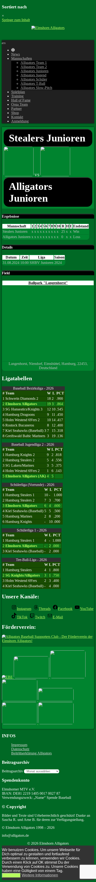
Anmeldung (20, 121)
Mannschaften (21, 58)
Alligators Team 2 (34, 67)
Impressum (19, 745)
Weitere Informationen (40, 875)
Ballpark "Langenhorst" (48, 283)
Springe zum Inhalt (16, 20)
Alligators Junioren (34, 71)
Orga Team (19, 104)
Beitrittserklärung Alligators (31, 753)
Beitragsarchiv (12, 771)
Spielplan (18, 92)
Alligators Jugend (33, 75)
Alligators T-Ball (33, 83)
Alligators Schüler (34, 79)
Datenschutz (20, 749)
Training (17, 96)
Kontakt (17, 117)
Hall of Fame (21, 100)
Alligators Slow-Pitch (36, 88)
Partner (16, 109)
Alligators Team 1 (34, 63)
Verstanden (11, 875)
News (15, 54)
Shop (15, 113)
